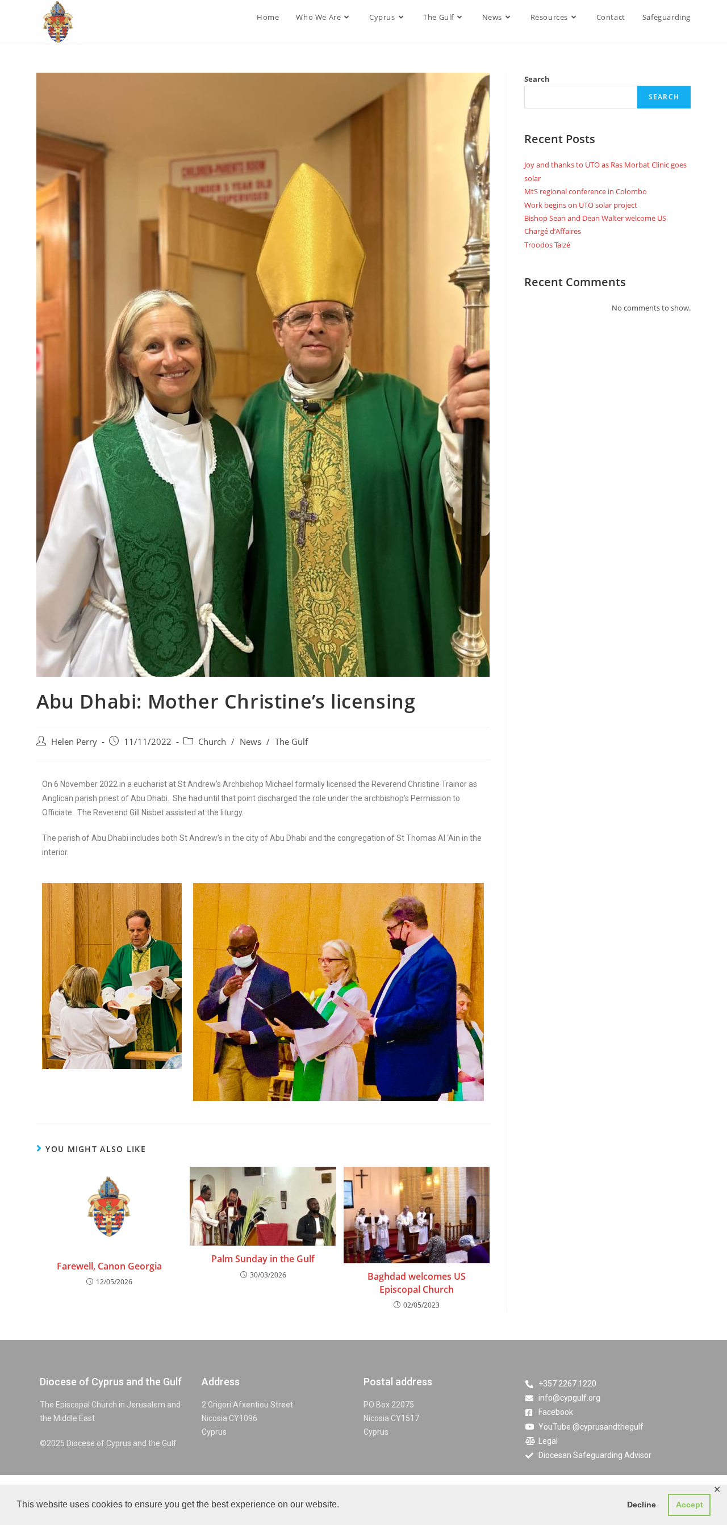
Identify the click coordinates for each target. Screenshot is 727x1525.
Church (212, 741)
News (250, 741)
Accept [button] (689, 1504)
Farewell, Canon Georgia (109, 1266)
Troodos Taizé (547, 245)
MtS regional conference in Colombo (585, 191)
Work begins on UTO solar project (580, 205)
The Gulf (291, 741)
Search (537, 79)
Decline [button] (641, 1504)
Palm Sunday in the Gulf (263, 1258)
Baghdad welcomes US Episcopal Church (416, 1282)
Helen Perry (74, 741)
